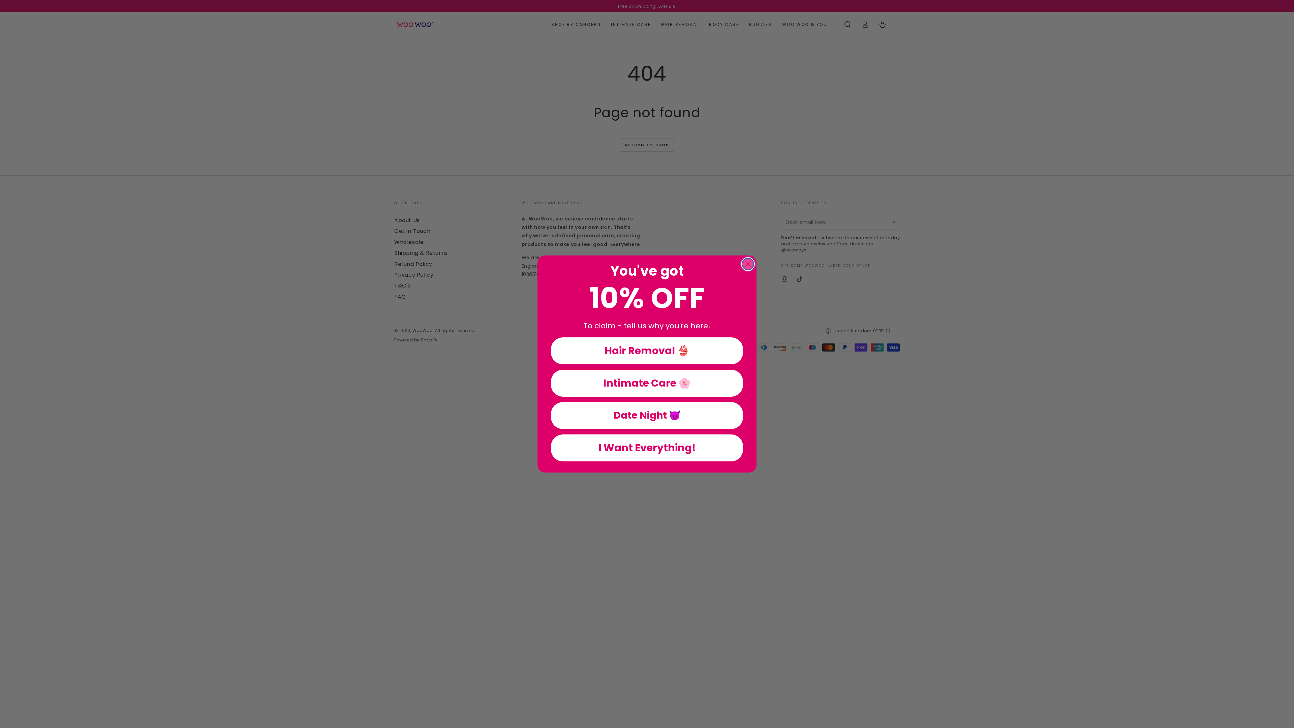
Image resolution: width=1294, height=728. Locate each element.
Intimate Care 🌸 (647, 383)
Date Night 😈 (647, 415)
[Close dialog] (748, 264)
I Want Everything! (647, 448)
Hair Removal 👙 (647, 350)
